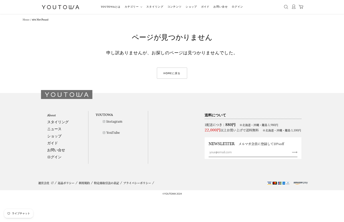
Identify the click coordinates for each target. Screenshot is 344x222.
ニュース (54, 129)
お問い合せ (220, 7)
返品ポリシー (66, 182)
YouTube (113, 132)
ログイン (237, 7)
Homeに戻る (171, 73)
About (51, 115)
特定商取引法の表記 (106, 182)
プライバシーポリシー (137, 182)
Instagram (114, 121)
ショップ (191, 7)
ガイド (205, 7)
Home (26, 20)
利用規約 (84, 182)
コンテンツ (174, 7)
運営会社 (43, 182)
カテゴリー (132, 7)
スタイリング (154, 7)
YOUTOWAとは (111, 7)
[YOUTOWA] (60, 7)
